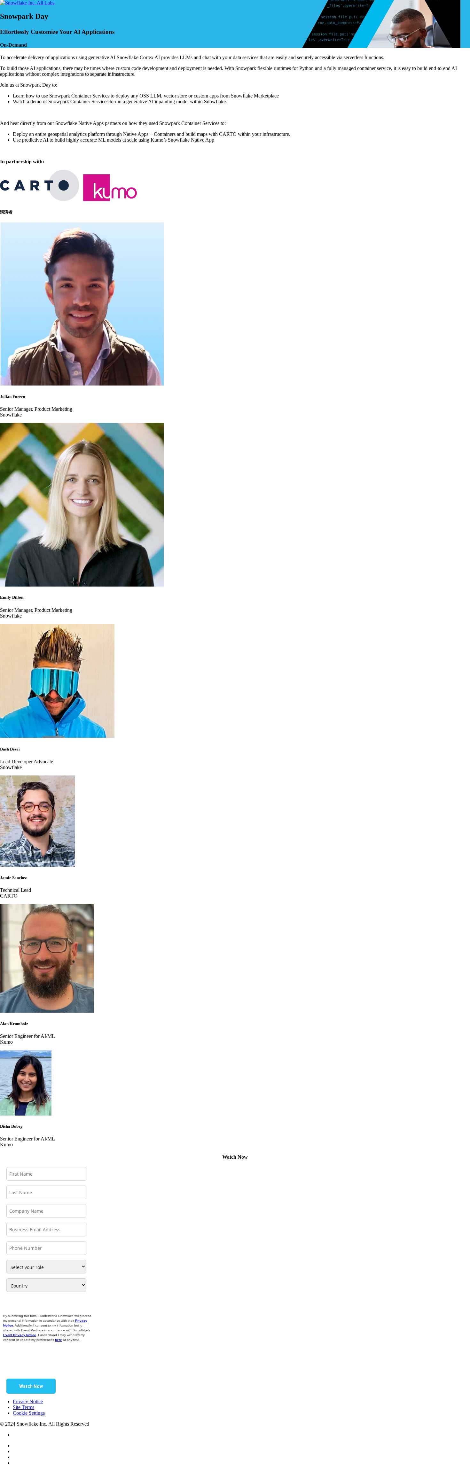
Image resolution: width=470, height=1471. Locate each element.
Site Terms (23, 1407)
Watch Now (31, 1386)
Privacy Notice (28, 1401)
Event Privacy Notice (19, 1335)
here (58, 1340)
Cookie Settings (29, 1413)
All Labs (45, 2)
